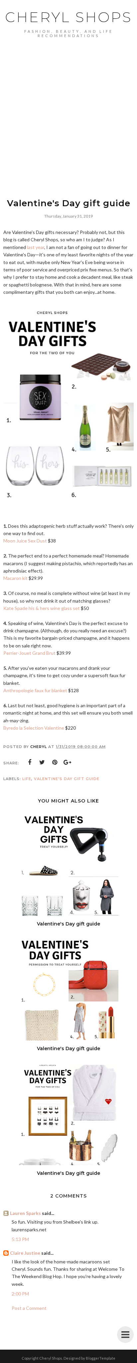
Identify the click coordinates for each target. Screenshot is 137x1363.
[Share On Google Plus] (67, 762)
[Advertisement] (68, 110)
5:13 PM (20, 1239)
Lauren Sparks (25, 1213)
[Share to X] (42, 762)
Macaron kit (15, 578)
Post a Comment (29, 1308)
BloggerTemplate (100, 1358)
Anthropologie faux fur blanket (35, 690)
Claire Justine (25, 1253)
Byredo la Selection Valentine (33, 728)
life (26, 778)
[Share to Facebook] (29, 762)
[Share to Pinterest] (55, 762)
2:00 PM (20, 1293)
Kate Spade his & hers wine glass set (41, 608)
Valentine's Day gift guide (66, 778)
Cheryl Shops (68, 17)
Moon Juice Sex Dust (25, 540)
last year (35, 247)
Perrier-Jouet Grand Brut (29, 653)
